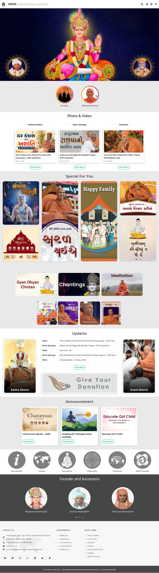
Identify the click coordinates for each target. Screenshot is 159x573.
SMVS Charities (142, 471)
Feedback (90, 553)
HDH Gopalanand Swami (123, 511)
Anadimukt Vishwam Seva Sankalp (76, 435)
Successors (67, 471)
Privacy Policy (92, 539)
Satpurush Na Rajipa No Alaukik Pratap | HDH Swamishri (78, 156)
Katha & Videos (35, 124)
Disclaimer (91, 542)
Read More (29, 441)
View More (35, 167)
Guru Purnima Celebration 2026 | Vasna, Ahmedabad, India (122, 156)
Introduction (16, 471)
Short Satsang (79, 124)
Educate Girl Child (112, 434)
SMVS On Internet (93, 556)
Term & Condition (93, 535)
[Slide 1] (79, 79)
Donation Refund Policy (95, 549)
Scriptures (117, 471)
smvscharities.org (65, 542)
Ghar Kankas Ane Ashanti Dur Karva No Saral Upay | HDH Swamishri (33, 156)
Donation (90, 546)
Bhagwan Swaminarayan (36, 511)
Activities (123, 124)
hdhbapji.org (63, 535)
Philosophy (92, 471)
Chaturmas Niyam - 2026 (36, 434)
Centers (42, 471)
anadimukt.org (64, 539)
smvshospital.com (65, 546)
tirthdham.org (63, 549)
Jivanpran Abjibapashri (79, 511)
